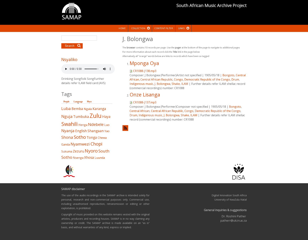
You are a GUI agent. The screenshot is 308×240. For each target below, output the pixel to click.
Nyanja (68, 130)
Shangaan (96, 130)
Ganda (65, 144)
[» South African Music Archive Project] (71, 12)
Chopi (96, 144)
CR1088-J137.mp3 (144, 102)
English (81, 130)
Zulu (95, 115)
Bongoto (228, 75)
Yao (106, 131)
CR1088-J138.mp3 (144, 71)
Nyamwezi (80, 144)
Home (122, 28)
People (66, 101)
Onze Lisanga (145, 94)
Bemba (77, 108)
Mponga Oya (144, 63)
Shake (176, 84)
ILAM (184, 84)
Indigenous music (141, 84)
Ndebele (96, 124)
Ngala (88, 109)
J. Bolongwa (162, 84)
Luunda (100, 158)
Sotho (80, 137)
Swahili (69, 123)
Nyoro (91, 151)
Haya (106, 116)
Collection (138, 28)
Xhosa (89, 157)
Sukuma (66, 151)
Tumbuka (81, 116)
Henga (82, 125)
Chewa (102, 138)
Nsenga (78, 158)
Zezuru (78, 151)
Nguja (67, 116)
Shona (67, 137)
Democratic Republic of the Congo (207, 79)
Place (89, 101)
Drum (235, 79)
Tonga (92, 137)
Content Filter (163, 28)
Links (181, 28)
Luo (106, 125)
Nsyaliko (69, 59)
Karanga (99, 108)
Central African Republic (156, 79)
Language (79, 101)
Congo (178, 79)
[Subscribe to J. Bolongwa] (184, 128)
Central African (140, 111)
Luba (66, 108)
